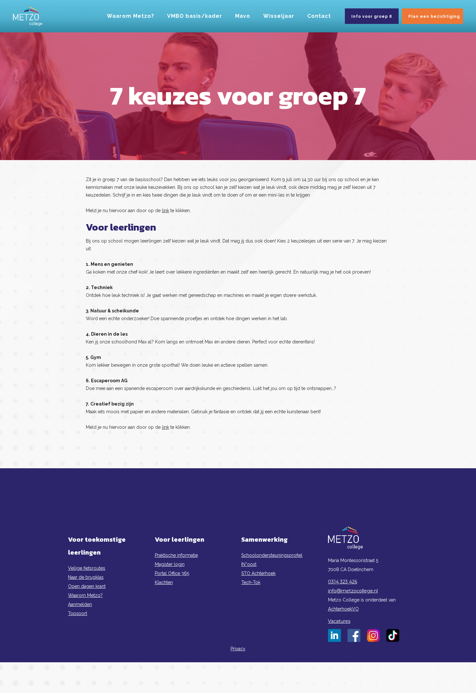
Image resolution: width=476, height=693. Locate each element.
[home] (27, 16)
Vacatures (339, 621)
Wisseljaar (278, 16)
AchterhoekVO (343, 609)
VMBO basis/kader (194, 16)
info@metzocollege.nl (353, 591)
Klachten (164, 582)
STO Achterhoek (258, 573)
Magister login (170, 564)
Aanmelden (80, 604)
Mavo (242, 16)
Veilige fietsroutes (86, 568)
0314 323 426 (342, 582)
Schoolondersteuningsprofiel (271, 555)
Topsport (77, 613)
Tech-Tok (250, 582)
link (165, 210)
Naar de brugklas (86, 577)
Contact (319, 16)
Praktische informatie (176, 555)
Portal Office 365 (172, 573)
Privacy (238, 648)
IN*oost (248, 564)
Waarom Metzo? (130, 16)
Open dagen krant (87, 586)
